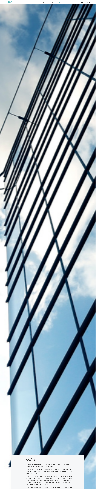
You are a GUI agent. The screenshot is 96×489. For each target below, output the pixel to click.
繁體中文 (88, 2)
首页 (32, 2)
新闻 (43, 2)
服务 (48, 2)
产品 (37, 2)
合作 (53, 2)
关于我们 (59, 2)
